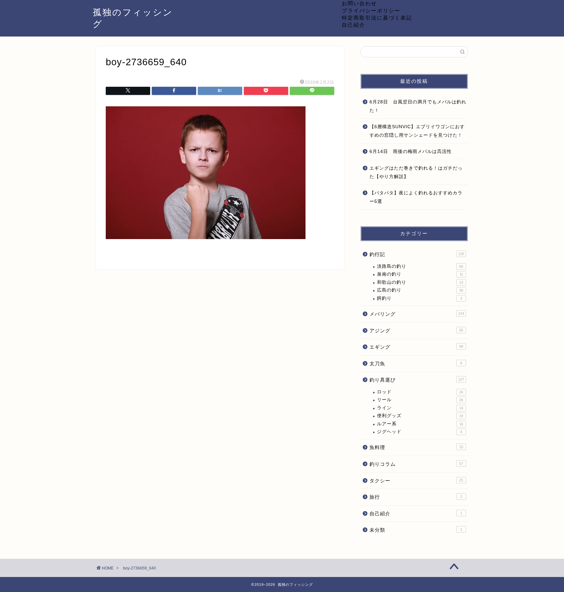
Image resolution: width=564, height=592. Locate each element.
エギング (416, 347)
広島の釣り (420, 290)
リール (420, 399)
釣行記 (416, 254)
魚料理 (416, 447)
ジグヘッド (419, 431)
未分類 (415, 530)
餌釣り (419, 298)
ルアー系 (420, 423)
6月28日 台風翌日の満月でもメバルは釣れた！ (417, 106)
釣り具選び (416, 380)
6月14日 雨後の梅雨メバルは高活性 (410, 151)
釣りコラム (416, 464)
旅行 (415, 497)
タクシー (416, 480)
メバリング (416, 314)
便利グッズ (420, 415)
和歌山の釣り (420, 282)
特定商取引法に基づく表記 (377, 17)
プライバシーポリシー (371, 10)
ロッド (420, 391)
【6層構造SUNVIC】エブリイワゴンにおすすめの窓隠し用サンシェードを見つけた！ (417, 131)
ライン (420, 407)
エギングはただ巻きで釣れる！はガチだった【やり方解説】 (415, 172)
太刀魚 (415, 363)
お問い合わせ (359, 3)
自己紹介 (353, 25)
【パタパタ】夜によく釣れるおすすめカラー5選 (415, 197)
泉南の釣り (420, 274)
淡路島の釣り (420, 266)
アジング (416, 330)
